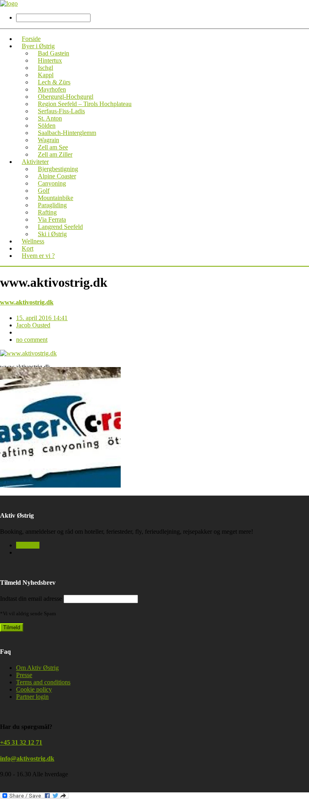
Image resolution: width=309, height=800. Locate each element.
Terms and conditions (43, 682)
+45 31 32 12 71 (21, 742)
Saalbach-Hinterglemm (67, 132)
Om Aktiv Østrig (37, 667)
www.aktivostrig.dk (27, 302)
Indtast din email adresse (31, 598)
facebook (27, 545)
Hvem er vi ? (38, 255)
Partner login (32, 696)
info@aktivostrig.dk (27, 758)
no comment (31, 339)
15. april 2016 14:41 (42, 317)
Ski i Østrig (52, 234)
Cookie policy (34, 689)
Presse (24, 674)
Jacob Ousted (33, 325)
